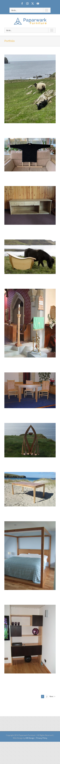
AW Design (29, 738)
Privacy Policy (41, 738)
